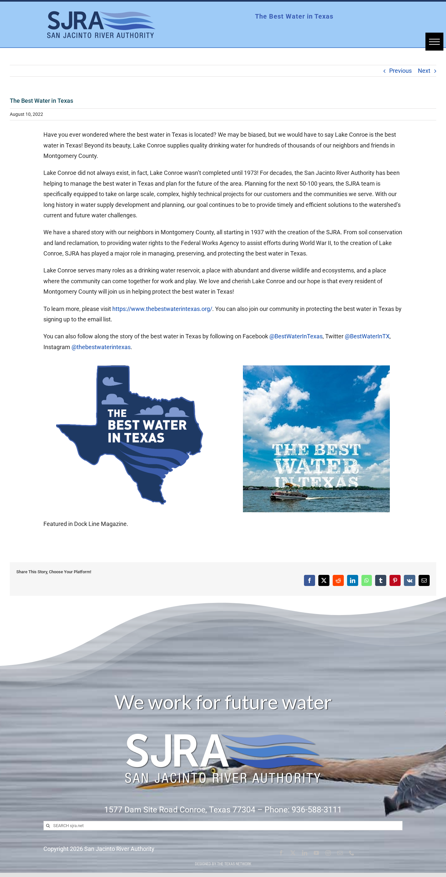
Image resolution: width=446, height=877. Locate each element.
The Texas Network (234, 864)
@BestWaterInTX (367, 336)
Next (424, 70)
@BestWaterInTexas (296, 336)
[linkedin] (304, 852)
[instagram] (328, 852)
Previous (400, 70)
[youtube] (316, 852)
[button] (434, 42)
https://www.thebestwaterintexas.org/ (162, 308)
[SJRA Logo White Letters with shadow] (223, 717)
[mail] (339, 852)
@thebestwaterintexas (101, 347)
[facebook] (281, 852)
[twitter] (292, 852)
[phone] (351, 852)
